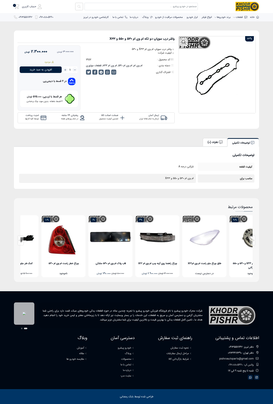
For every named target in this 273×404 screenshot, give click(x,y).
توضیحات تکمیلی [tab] (241, 143)
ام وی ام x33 (110, 65)
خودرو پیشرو (124, 348)
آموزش (80, 348)
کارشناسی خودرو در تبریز (96, 17)
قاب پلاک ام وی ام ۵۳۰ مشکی (137, 263)
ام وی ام (138, 65)
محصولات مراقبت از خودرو (169, 17)
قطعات (239, 17)
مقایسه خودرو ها (75, 359)
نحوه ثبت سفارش (179, 348)
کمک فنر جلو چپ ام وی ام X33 (43, 263)
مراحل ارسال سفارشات (177, 353)
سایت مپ (126, 376)
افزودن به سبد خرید (41, 69)
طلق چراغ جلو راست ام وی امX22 (230, 263)
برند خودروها (224, 17)
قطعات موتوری (93, 65)
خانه (252, 17)
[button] (32, 6)
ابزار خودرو (192, 17)
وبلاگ (145, 17)
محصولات (126, 359)
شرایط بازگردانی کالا (178, 359)
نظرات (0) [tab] (213, 142)
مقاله (81, 353)
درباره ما (134, 17)
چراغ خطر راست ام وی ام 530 (90, 263)
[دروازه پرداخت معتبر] (24, 314)
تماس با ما (118, 17)
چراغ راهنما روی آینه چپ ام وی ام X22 (183, 263)
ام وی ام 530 (125, 65)
